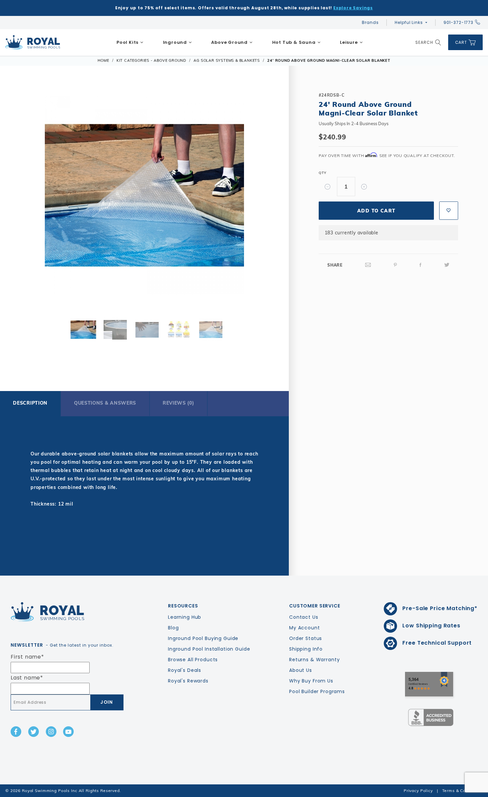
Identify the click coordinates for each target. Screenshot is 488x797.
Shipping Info (306, 649)
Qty (322, 173)
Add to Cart (376, 211)
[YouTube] (68, 731)
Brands (370, 22)
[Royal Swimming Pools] (64, 611)
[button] (21, 194)
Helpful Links (409, 22)
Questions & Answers (105, 403)
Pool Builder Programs (317, 691)
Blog (173, 627)
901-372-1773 (458, 22)
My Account (304, 627)
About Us (300, 670)
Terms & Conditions (462, 790)
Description (30, 403)
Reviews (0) (178, 403)
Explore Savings (353, 8)
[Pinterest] (395, 265)
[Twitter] (446, 265)
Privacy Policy (418, 790)
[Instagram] (51, 731)
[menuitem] (130, 42)
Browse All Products (193, 659)
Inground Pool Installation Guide (209, 649)
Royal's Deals (184, 670)
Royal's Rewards (188, 680)
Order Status (305, 638)
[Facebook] (421, 265)
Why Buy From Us (311, 680)
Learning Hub (184, 617)
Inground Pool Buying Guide (203, 638)
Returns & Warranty (314, 659)
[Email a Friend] (368, 265)
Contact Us (303, 617)
